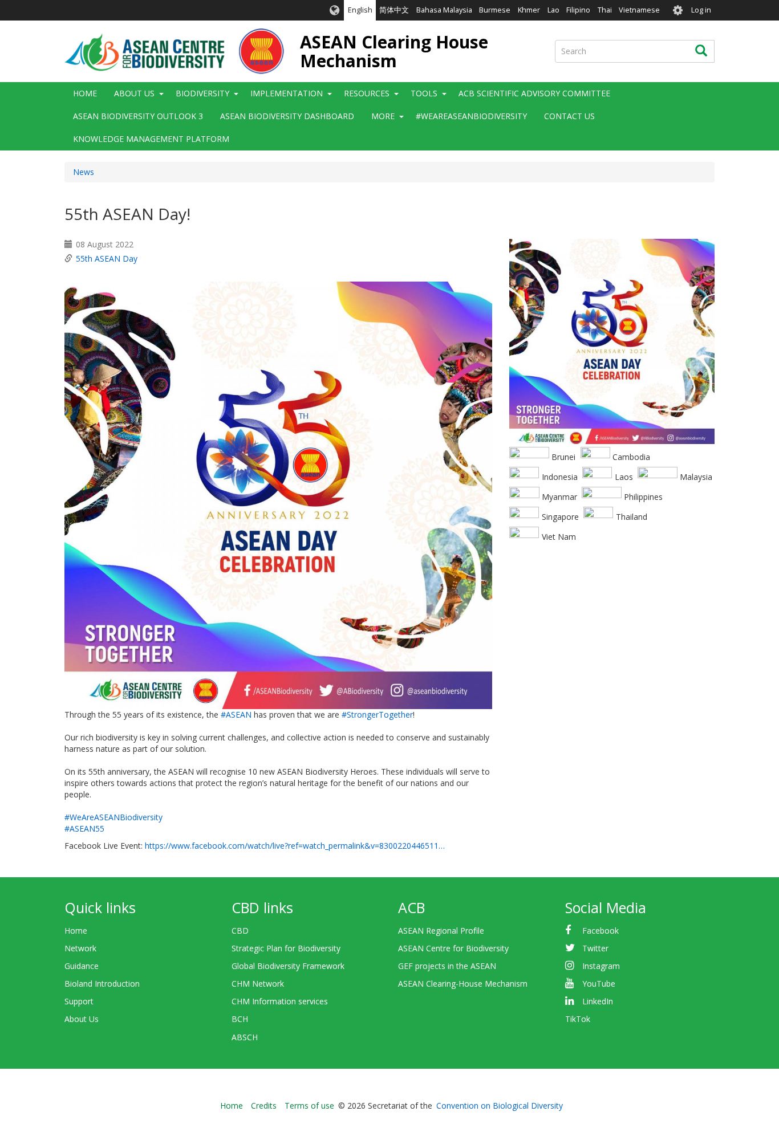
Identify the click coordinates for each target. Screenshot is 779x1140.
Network (80, 948)
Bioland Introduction (102, 983)
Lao (553, 10)
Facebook (600, 930)
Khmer (529, 10)
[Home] (174, 51)
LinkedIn (597, 1001)
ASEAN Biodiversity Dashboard (287, 116)
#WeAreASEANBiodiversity (471, 116)
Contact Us (569, 116)
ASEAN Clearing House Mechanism (394, 51)
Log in (701, 10)
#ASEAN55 (84, 828)
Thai (605, 10)
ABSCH (245, 1037)
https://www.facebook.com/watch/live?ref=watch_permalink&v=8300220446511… (295, 845)
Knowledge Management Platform (151, 138)
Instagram (601, 965)
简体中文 (394, 10)
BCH (240, 1018)
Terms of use (309, 1105)
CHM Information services (280, 1001)
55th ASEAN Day (106, 258)
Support (79, 1001)
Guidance (81, 965)
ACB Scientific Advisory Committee (534, 93)
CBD (240, 930)
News (83, 171)
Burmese (494, 10)
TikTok (577, 1018)
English (360, 10)
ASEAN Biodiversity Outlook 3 (138, 116)
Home (85, 93)
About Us (81, 1018)
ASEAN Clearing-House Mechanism (463, 983)
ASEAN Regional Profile (441, 930)
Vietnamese (639, 10)
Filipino (578, 10)
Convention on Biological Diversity (499, 1105)
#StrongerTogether (377, 714)
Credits (264, 1105)
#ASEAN (236, 714)
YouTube (598, 983)
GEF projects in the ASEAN (447, 965)
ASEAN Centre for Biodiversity (453, 948)
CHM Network (258, 983)
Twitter (595, 948)
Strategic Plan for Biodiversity (286, 948)
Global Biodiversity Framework (288, 965)
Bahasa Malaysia (444, 10)
